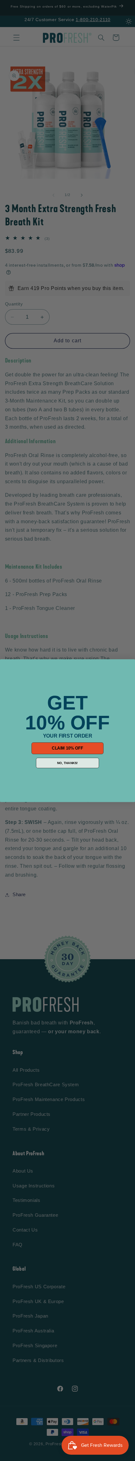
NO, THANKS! (67, 762)
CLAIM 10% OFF (67, 748)
